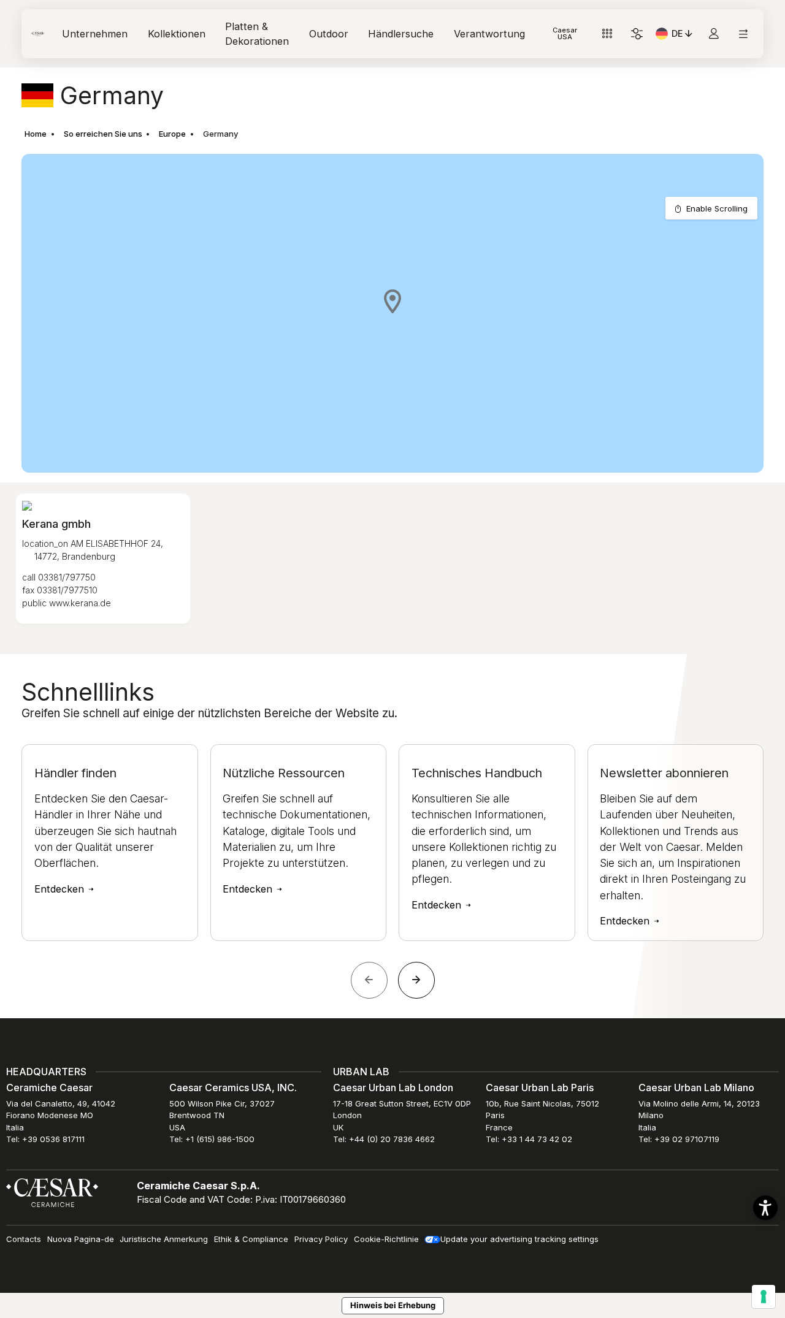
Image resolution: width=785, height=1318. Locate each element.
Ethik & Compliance (251, 1239)
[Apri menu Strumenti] (607, 34)
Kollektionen (176, 34)
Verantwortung (489, 34)
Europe (172, 134)
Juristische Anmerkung (164, 1239)
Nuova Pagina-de (80, 1239)
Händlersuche (401, 34)
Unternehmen (95, 34)
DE (683, 35)
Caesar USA (565, 33)
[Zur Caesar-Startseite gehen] (37, 34)
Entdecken (60, 889)
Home (36, 134)
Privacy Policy (321, 1239)
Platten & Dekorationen (257, 33)
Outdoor (328, 34)
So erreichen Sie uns (103, 134)
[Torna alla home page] (52, 1191)
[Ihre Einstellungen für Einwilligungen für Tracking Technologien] (763, 1296)
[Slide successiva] (416, 980)
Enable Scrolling (717, 208)
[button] (392, 301)
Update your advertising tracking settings (519, 1239)
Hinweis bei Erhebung (392, 1305)
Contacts (23, 1239)
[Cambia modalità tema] (637, 34)
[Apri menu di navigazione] (743, 34)
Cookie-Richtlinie (386, 1239)
